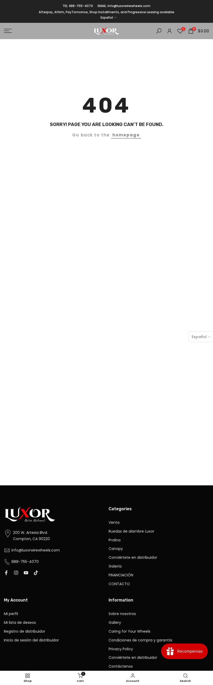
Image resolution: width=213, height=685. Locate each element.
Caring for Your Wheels (129, 631)
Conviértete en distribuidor (133, 557)
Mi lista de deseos (20, 622)
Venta (114, 522)
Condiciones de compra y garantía (140, 640)
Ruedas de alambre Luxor (131, 531)
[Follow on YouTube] (26, 573)
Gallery (115, 622)
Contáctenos (121, 666)
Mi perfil (11, 613)
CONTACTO (119, 584)
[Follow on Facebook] (6, 573)
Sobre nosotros (122, 613)
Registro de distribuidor (24, 631)
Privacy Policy (121, 649)
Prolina (115, 540)
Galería (115, 566)
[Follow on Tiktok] (36, 573)
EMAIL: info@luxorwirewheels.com (124, 6)
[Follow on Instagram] (16, 573)
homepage (126, 135)
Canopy (116, 548)
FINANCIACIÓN (121, 575)
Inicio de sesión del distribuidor (31, 640)
